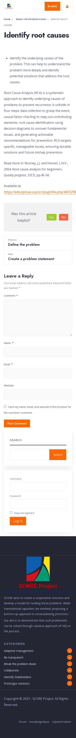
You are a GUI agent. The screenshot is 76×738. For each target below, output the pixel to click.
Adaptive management (19, 651)
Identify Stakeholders (17, 677)
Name (8, 343)
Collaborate (11, 670)
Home (7, 19)
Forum (23, 722)
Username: (16, 478)
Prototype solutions (17, 683)
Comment (11, 295)
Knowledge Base (39, 722)
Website (9, 385)
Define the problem (24, 242)
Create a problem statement (31, 256)
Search (16, 440)
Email (8, 364)
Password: (15, 496)
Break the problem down (31, 19)
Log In (18, 521)
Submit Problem (61, 722)
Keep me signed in (24, 513)
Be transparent (13, 657)
